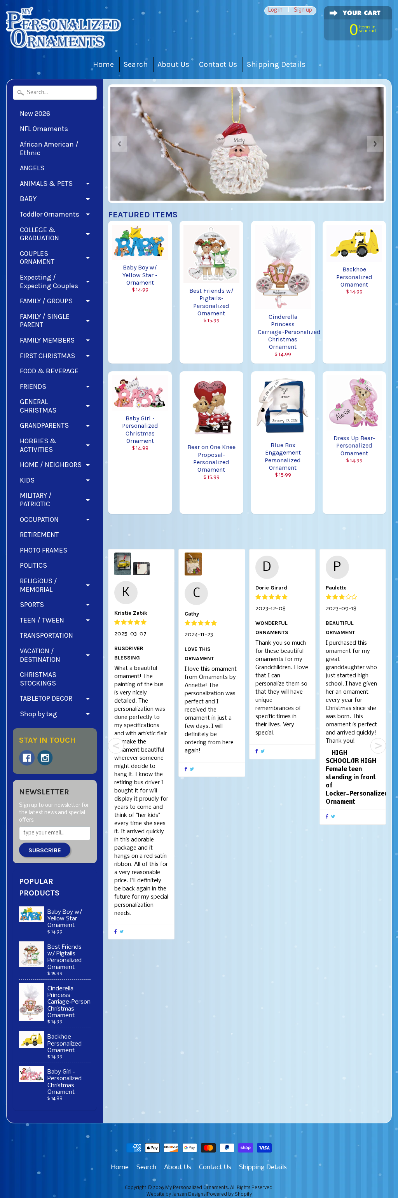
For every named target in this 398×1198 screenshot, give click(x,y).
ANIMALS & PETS (46, 183)
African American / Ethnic (49, 148)
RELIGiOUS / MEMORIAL (38, 585)
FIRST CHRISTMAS (47, 356)
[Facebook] (27, 758)
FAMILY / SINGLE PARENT (45, 320)
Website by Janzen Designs (176, 1194)
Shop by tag (38, 714)
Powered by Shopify (229, 1194)
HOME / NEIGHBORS (51, 464)
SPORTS (32, 604)
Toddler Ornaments (49, 214)
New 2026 (35, 113)
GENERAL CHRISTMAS (38, 405)
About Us (173, 64)
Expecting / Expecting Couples (49, 281)
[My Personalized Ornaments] (64, 34)
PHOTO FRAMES (43, 550)
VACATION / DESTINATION (40, 655)
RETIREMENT (39, 534)
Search (136, 64)
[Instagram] (45, 758)
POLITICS (33, 565)
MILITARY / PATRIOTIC (36, 499)
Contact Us (218, 64)
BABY (28, 198)
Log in (275, 10)
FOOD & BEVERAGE (49, 371)
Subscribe (44, 850)
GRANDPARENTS (44, 425)
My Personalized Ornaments (196, 1188)
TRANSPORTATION (46, 635)
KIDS (27, 480)
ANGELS (32, 168)
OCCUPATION (39, 519)
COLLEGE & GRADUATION (39, 234)
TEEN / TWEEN (42, 620)
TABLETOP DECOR (46, 698)
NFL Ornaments (44, 128)
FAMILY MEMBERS (47, 340)
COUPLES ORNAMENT (37, 257)
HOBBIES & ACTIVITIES (38, 445)
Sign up (303, 10)
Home (103, 64)
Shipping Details (276, 64)
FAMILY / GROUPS (46, 301)
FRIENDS (33, 386)
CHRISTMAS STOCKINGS (38, 678)
